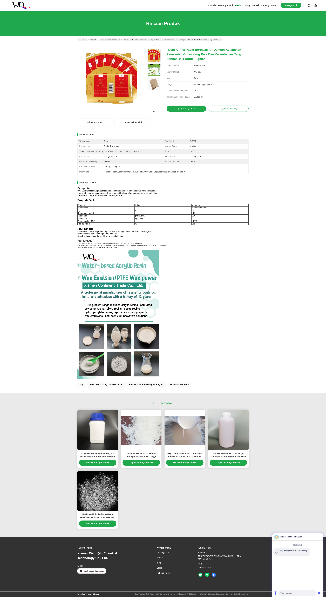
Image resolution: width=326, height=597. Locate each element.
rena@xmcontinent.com (93, 571)
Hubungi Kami (268, 5)
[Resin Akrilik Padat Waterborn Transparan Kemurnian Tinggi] (141, 430)
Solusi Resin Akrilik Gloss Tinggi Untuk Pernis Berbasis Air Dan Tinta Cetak (228, 455)
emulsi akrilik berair (179, 384)
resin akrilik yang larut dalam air (106, 384)
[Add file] (275, 593)
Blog (247, 5)
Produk (239, 5)
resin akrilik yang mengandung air (146, 384)
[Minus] (319, 536)
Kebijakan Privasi (84, 594)
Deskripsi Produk (133, 122)
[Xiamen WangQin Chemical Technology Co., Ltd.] (20, 5)
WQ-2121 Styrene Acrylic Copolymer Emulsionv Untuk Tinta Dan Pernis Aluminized (184, 455)
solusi (255, 5)
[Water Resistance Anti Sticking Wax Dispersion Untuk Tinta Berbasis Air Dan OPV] (97, 430)
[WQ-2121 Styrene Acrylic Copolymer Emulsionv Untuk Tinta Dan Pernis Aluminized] (185, 430)
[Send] (320, 593)
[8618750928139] (200, 574)
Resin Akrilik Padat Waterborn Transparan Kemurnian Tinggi (141, 455)
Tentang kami (225, 5)
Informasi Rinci (95, 122)
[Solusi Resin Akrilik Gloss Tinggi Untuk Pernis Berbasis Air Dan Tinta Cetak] (228, 430)
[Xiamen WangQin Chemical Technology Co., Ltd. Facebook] (213, 574)
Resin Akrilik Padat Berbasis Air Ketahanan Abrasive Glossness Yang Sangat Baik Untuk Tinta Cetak (98, 516)
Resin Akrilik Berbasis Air (110, 40)
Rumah (212, 5)
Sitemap (96, 594)
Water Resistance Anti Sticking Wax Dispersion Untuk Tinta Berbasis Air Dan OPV (97, 455)
